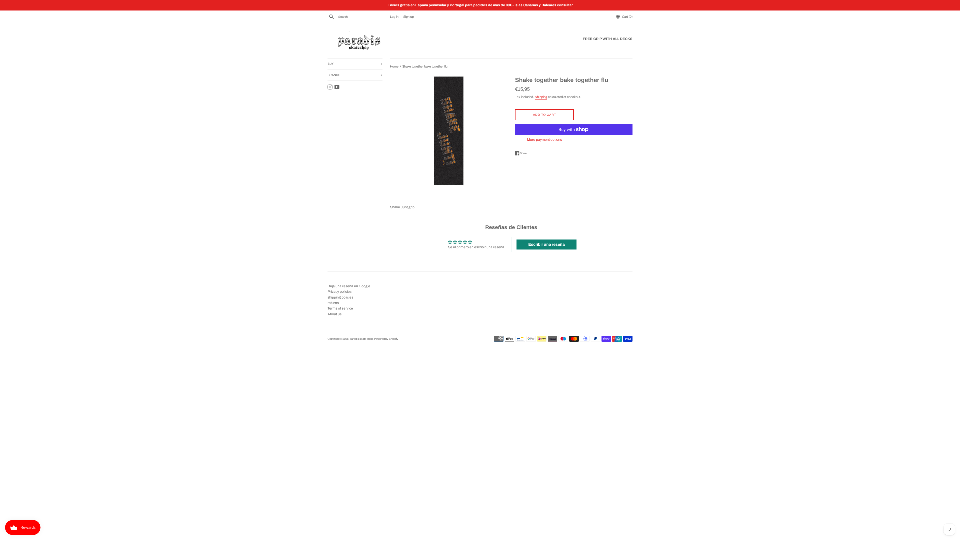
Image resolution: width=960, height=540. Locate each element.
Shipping (541, 97)
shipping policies (340, 297)
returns (333, 303)
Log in (394, 16)
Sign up (408, 16)
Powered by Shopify (386, 338)
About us (335, 314)
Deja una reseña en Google (349, 286)
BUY (355, 64)
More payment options (544, 140)
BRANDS (355, 75)
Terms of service (340, 308)
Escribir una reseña (546, 244)
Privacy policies (340, 292)
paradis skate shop (361, 338)
